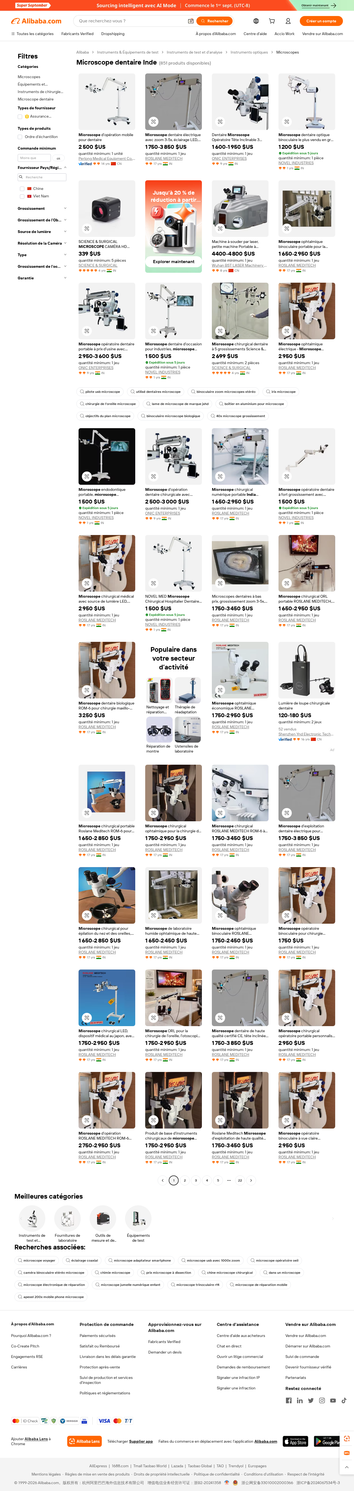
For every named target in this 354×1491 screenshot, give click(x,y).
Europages (257, 1466)
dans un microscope (284, 1273)
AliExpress (98, 1466)
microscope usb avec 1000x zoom (213, 1260)
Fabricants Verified (164, 1341)
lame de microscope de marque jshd (180, 404)
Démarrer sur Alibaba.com (307, 1346)
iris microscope (284, 392)
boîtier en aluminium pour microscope (254, 404)
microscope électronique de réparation (54, 1285)
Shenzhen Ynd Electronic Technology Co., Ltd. (306, 734)
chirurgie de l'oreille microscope (110, 404)
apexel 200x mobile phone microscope (54, 1297)
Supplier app (141, 1441)
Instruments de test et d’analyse (194, 52)
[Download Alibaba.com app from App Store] (295, 1441)
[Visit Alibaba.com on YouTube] (333, 1400)
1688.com (120, 1466)
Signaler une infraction (236, 1388)
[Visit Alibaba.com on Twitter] (311, 1400)
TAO (220, 1466)
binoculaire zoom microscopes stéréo (226, 392)
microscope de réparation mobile (261, 1285)
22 (240, 1180)
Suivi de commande (302, 1356)
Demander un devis (165, 1352)
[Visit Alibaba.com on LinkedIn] (299, 1400)
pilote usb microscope (102, 392)
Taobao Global (200, 1466)
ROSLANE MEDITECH (164, 158)
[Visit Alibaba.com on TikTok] (344, 1400)
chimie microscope (115, 1273)
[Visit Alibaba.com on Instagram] (322, 1400)
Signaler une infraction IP (238, 1377)
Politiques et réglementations (105, 1393)
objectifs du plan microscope (108, 416)
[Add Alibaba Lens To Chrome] (84, 1441)
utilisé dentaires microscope (158, 392)
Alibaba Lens (36, 1439)
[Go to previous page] (163, 1180)
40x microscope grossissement (240, 416)
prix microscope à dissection (168, 1273)
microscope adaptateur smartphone (142, 1260)
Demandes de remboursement (243, 1367)
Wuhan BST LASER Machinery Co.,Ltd (240, 265)
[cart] (273, 22)
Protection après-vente (100, 1367)
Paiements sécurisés (98, 1335)
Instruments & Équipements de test (127, 52)
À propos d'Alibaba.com (32, 1324)
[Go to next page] (251, 1180)
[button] (191, 21)
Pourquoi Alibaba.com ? (31, 1335)
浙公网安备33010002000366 (267, 1483)
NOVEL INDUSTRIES (296, 163)
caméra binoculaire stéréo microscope (54, 1273)
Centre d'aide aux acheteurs (241, 1335)
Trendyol (235, 1466)
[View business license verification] (227, 1482)
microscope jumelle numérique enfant (130, 1285)
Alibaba (82, 52)
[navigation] (42, 617)
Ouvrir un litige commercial (240, 1356)
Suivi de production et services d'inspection (106, 1380)
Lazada (177, 1466)
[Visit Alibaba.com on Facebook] (288, 1400)
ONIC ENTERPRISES (229, 158)
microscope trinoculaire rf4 (197, 1285)
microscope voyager (39, 1260)
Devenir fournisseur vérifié (308, 1367)
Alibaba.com (265, 1441)
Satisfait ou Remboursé (100, 1346)
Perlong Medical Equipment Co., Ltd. (107, 158)
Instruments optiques (249, 52)
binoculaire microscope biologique (173, 416)
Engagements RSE (27, 1356)
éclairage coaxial (84, 1260)
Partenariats (295, 1377)
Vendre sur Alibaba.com (305, 1335)
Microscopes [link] (287, 52)
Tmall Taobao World (149, 1466)
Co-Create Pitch (25, 1346)
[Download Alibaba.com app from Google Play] (328, 1441)
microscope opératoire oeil (277, 1260)
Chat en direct (229, 1346)
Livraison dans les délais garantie (108, 1356)
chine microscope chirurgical (230, 1273)
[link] (347, 1438)
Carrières (19, 1367)
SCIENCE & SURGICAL (98, 265)
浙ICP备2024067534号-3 (318, 1483)
